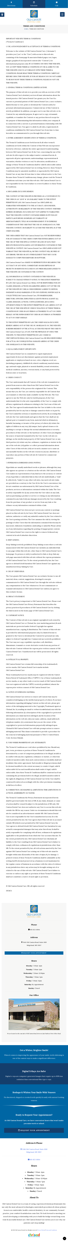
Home (26, 29)
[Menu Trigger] (62, 14)
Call (56, 6)
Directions (11, 6)
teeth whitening (56, 1055)
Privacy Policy (41, 1230)
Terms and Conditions (51, 1230)
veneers (34, 1100)
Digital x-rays (10, 1076)
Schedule (33, 6)
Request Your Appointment (35, 953)
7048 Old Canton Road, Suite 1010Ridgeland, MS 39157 (34, 1150)
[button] (2, 14)
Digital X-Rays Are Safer (34, 1071)
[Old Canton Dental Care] (34, 16)
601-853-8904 (35, 930)
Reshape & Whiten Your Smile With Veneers (34, 1092)
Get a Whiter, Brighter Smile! (34, 1050)
